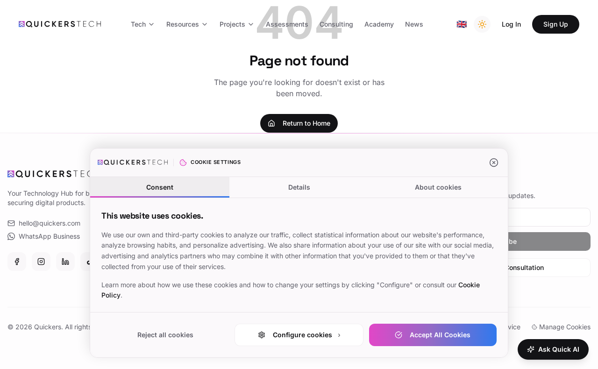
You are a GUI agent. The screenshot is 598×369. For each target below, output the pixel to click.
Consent (159, 187)
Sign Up (555, 24)
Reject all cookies (165, 335)
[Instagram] (41, 261)
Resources (182, 24)
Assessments (287, 24)
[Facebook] (16, 261)
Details (299, 187)
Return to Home (306, 123)
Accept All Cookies (440, 335)
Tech (138, 24)
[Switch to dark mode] (482, 24)
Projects (232, 24)
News (414, 24)
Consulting (336, 24)
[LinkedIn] (65, 261)
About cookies (438, 187)
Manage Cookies (565, 327)
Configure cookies (307, 335)
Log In (511, 24)
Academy (379, 24)
